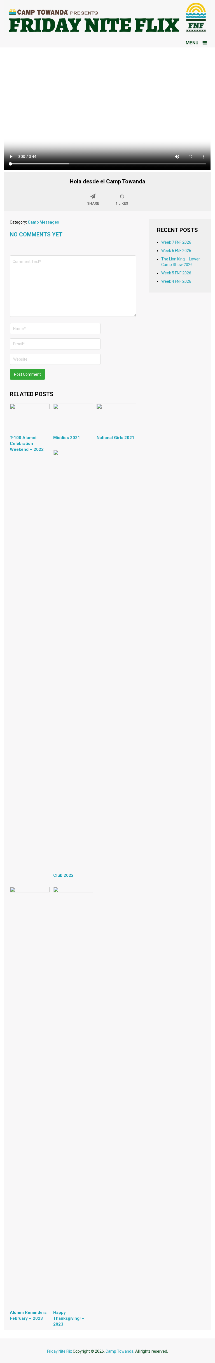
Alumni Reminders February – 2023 (28, 1315)
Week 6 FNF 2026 (176, 250)
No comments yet (36, 234)
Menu (192, 42)
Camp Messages (43, 222)
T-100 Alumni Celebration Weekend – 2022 (27, 443)
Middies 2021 (66, 437)
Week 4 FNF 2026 (176, 281)
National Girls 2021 (115, 437)
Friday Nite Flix (59, 1351)
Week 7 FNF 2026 (176, 242)
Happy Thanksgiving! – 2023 (69, 1318)
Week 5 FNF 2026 (176, 273)
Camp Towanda (120, 1351)
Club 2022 (63, 875)
